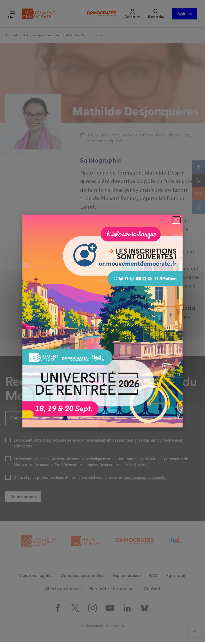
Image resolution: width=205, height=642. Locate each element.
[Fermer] (176, 220)
